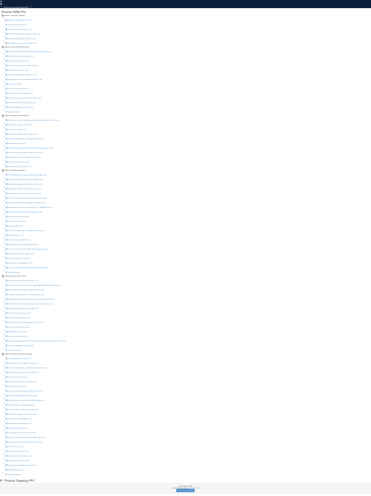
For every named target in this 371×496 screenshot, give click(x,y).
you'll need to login (193, 488)
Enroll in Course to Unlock (185, 490)
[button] (1, 2)
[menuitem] (1, 4)
